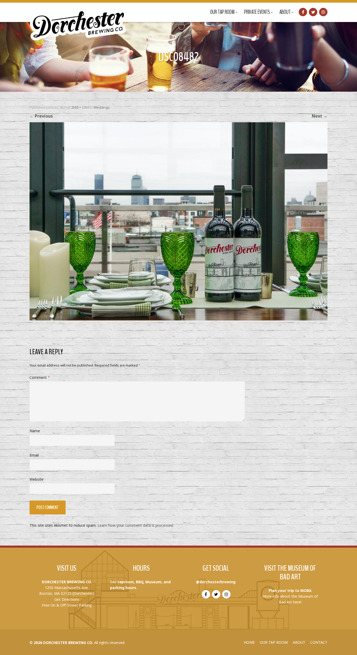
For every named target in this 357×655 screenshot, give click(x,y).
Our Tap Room (222, 12)
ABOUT (299, 642)
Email (34, 455)
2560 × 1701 (80, 107)
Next (319, 116)
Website (36, 479)
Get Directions (66, 599)
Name (35, 430)
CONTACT (318, 642)
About (285, 12)
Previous (41, 116)
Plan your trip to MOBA (290, 590)
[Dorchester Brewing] (78, 21)
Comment (40, 377)
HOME (249, 642)
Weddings (102, 107)
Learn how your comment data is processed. (135, 525)
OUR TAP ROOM (274, 642)
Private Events (257, 12)
